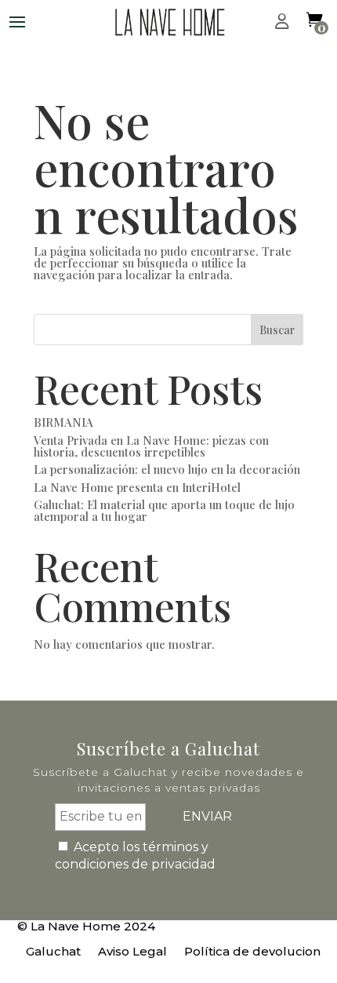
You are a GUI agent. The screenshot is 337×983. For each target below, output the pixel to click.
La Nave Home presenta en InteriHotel (137, 487)
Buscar (277, 329)
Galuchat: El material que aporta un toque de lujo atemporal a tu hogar (164, 510)
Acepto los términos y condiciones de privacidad (135, 855)
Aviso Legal (132, 952)
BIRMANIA (63, 422)
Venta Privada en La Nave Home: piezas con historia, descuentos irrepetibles (151, 446)
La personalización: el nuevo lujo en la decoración (167, 469)
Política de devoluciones (259, 952)
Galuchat (53, 952)
